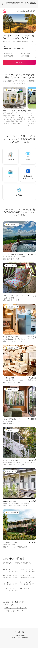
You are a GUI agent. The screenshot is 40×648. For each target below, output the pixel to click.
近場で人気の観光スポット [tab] (24, 563)
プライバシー (15, 638)
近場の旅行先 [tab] (7, 563)
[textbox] (10, 56)
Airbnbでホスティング (26, 11)
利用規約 (25, 638)
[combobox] (19, 48)
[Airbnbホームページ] (4, 11)
